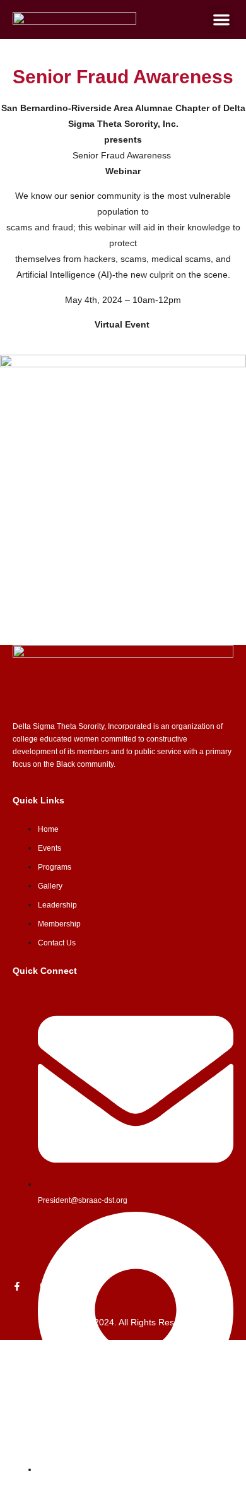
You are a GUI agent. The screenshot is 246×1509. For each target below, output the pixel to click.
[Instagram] (44, 1286)
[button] (221, 19)
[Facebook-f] (17, 1286)
